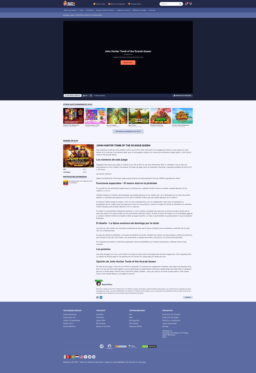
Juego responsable (169, 323)
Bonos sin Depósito (118, 4)
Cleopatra (100, 317)
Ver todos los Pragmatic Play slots (128, 131)
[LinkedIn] (101, 297)
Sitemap (165, 326)
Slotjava (66, 15)
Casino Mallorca (69, 326)
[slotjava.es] (69, 4)
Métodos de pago (139, 10)
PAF (130, 314)
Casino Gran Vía (69, 317)
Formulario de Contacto (171, 314)
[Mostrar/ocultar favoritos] (190, 4)
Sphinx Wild (100, 320)
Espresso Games (135, 326)
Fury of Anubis (111, 125)
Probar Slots (100, 4)
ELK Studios (133, 323)
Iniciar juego (128, 62)
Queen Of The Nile (103, 326)
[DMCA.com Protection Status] (149, 346)
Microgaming (134, 320)
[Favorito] (91, 95)
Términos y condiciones (171, 320)
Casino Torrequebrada (71, 320)
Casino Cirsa (68, 323)
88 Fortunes (100, 323)
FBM (130, 317)
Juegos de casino (123, 10)
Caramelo (100, 314)
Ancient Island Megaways (180, 125)
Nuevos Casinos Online (105, 10)
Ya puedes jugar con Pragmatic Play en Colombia (80, 182)
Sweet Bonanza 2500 (92, 125)
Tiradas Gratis (136, 4)
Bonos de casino (70, 10)
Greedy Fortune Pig (156, 125)
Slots (81, 10)
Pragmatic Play (128, 54)
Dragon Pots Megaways (71, 125)
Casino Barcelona (69, 314)
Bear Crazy (132, 125)
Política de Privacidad (170, 317)
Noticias (152, 10)
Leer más (187, 297)
